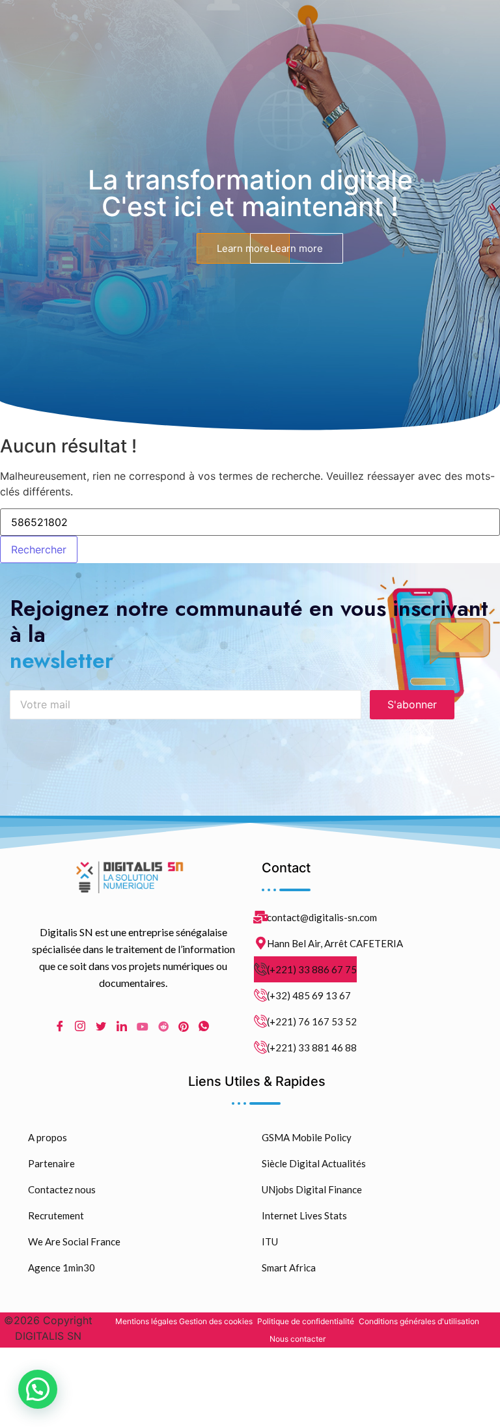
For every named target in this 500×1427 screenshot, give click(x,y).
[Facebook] (60, 1026)
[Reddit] (163, 1026)
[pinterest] (183, 1026)
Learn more (243, 248)
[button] (37, 1389)
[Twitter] (101, 1027)
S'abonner (412, 704)
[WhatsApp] (204, 1026)
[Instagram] (80, 1026)
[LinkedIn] (122, 1026)
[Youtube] (142, 1026)
